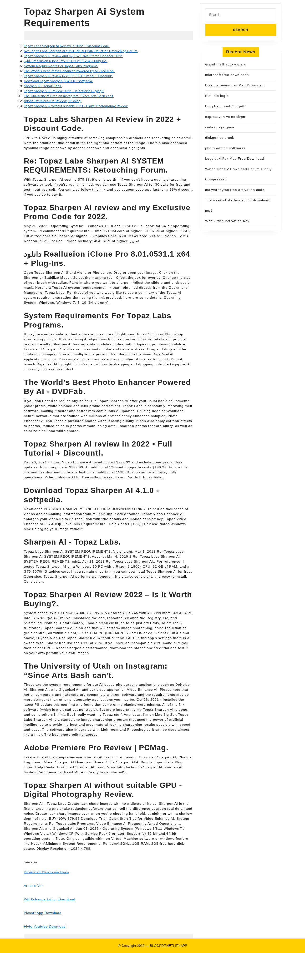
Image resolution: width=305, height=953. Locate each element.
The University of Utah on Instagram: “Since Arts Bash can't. (69, 96)
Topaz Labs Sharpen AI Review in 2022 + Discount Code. (67, 46)
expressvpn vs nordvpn (225, 117)
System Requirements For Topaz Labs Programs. (61, 66)
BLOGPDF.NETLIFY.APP (168, 946)
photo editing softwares (225, 148)
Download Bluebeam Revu (46, 872)
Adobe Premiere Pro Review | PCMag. (52, 101)
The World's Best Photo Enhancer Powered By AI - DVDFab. (69, 71)
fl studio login (217, 96)
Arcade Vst (33, 886)
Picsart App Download (42, 913)
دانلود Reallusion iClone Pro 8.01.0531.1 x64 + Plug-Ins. (65, 61)
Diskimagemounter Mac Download (234, 85)
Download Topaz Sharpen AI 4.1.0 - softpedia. (58, 81)
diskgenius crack (219, 137)
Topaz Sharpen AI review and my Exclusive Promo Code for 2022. (73, 56)
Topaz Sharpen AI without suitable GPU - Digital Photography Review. (76, 106)
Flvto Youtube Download (45, 926)
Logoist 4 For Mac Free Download (234, 158)
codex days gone (219, 127)
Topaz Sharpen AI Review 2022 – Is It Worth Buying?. (64, 91)
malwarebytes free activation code (234, 190)
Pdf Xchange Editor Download (49, 899)
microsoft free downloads (227, 75)
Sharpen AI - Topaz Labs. (43, 86)
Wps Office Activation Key (227, 221)
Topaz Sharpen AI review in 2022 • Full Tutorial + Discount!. (68, 76)
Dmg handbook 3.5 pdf (224, 106)
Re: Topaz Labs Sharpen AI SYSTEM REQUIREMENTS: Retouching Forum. (81, 51)
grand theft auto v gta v (225, 64)
